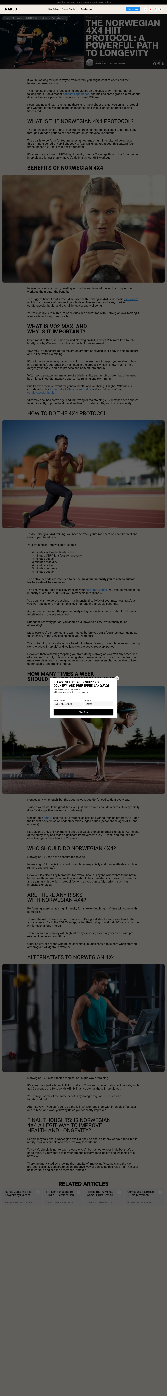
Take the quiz (133, 9)
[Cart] (160, 9)
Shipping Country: (59, 700)
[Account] (155, 9)
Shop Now (83, 712)
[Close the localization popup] (117, 678)
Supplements (86, 9)
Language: (87, 700)
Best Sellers (53, 9)
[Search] (145, 9)
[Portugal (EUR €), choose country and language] (150, 9)
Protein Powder (68, 9)
